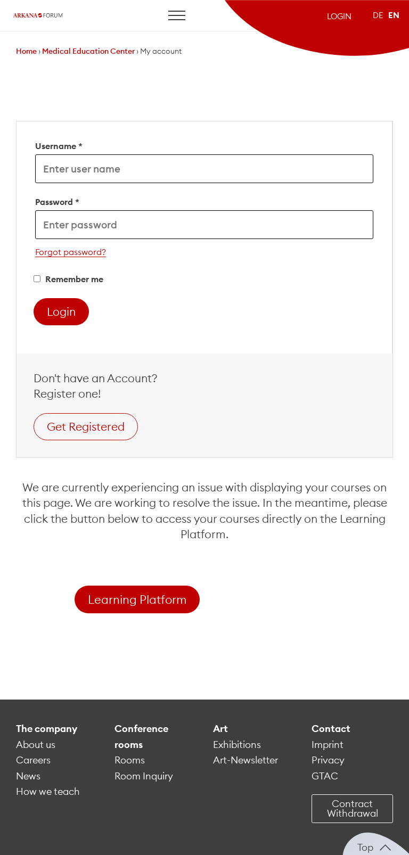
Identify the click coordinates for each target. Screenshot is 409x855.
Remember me (73, 279)
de (378, 15)
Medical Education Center (88, 51)
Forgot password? (70, 251)
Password (57, 201)
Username (59, 146)
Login (339, 16)
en (393, 15)
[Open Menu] (176, 15)
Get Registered (86, 427)
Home (26, 51)
